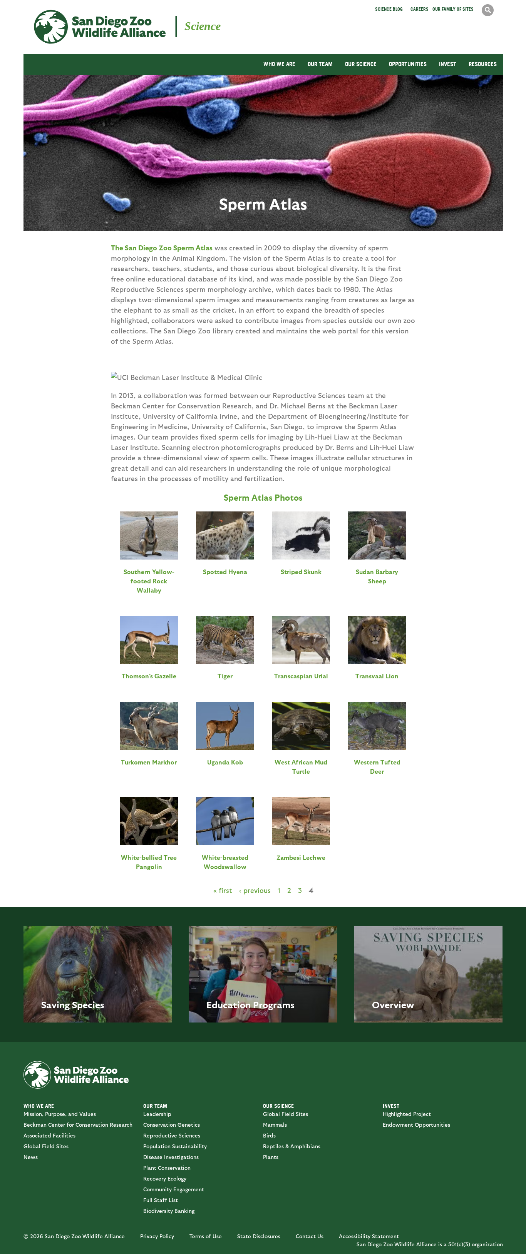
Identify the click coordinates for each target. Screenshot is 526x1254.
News (30, 1157)
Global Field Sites (46, 1146)
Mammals (275, 1124)
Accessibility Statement (369, 1236)
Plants (270, 1157)
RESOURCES (483, 64)
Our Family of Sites (453, 9)
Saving (55, 1004)
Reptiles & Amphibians (291, 1146)
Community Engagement (173, 1189)
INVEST (447, 64)
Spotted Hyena (225, 571)
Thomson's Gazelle (149, 675)
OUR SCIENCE (361, 64)
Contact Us (309, 1236)
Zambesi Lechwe (300, 857)
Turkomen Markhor (149, 762)
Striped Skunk (301, 571)
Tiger (225, 675)
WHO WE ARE (279, 64)
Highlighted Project (407, 1114)
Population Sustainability (175, 1146)
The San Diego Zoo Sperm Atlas (162, 247)
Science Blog (389, 9)
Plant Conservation (167, 1167)
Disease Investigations (171, 1157)
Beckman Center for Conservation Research (77, 1124)
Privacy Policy (157, 1236)
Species (88, 1004)
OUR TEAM (320, 64)
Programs (274, 1004)
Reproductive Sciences (171, 1135)
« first (222, 890)
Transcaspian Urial (301, 675)
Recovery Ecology (164, 1178)
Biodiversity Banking (168, 1210)
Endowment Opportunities (416, 1124)
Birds (269, 1135)
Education (228, 1004)
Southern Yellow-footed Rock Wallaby (149, 581)
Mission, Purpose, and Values (59, 1114)
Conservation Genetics (171, 1124)
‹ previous (255, 890)
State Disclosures (258, 1236)
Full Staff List (160, 1200)
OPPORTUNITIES (408, 64)
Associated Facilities (49, 1135)
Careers (419, 9)
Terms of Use (205, 1236)
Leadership (157, 1114)
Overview (393, 1004)
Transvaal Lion (377, 675)
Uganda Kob (225, 762)
